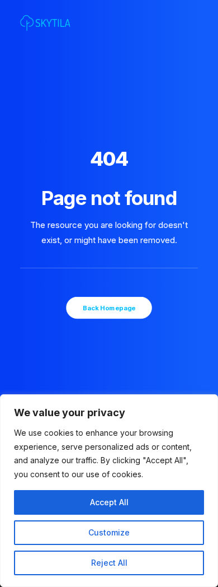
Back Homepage (109, 307)
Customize (109, 532)
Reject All (109, 562)
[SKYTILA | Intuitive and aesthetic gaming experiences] (45, 23)
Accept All (109, 502)
